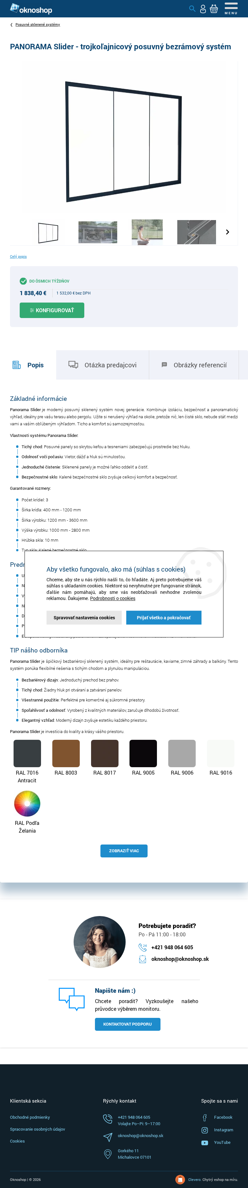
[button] (229, 232)
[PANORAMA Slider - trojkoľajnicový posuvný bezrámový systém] (124, 136)
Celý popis (18, 256)
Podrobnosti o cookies (112, 598)
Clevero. (195, 1179)
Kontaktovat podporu (127, 1024)
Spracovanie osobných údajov (37, 1129)
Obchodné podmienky (30, 1117)
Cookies (17, 1141)
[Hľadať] (192, 8)
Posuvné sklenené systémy (38, 24)
